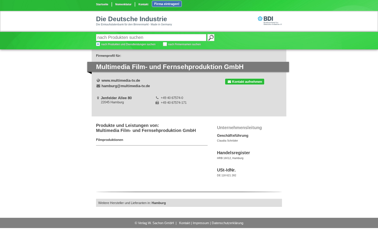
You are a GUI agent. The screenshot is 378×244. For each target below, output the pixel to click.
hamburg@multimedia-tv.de (126, 86)
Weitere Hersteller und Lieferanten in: (132, 203)
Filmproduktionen (109, 140)
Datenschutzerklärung (227, 223)
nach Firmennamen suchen (184, 44)
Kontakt (143, 4)
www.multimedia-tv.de (121, 80)
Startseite (102, 4)
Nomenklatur (123, 4)
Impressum (201, 223)
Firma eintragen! (166, 4)
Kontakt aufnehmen (247, 81)
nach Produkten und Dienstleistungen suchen (128, 44)
